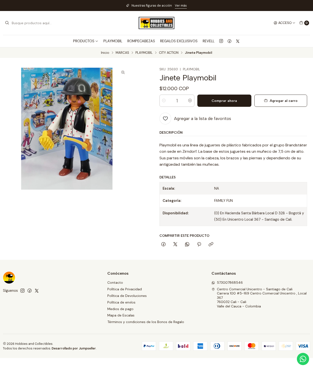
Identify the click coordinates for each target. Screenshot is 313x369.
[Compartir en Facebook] (163, 244)
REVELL (208, 41)
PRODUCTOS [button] (83, 41)
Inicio (105, 52)
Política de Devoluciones (127, 295)
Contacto (115, 282)
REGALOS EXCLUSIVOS (179, 41)
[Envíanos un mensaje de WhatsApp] (303, 359)
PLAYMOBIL (112, 41)
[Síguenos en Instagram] (221, 41)
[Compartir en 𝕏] (175, 244)
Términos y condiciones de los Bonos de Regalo (145, 322)
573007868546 (230, 282)
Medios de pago (120, 309)
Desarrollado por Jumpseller (74, 348)
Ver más (181, 5)
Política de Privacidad (124, 289)
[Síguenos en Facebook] (229, 41)
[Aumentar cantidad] (190, 101)
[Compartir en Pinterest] (199, 244)
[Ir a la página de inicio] (156, 23)
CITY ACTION (169, 52)
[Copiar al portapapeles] (211, 244)
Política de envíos (121, 302)
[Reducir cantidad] (164, 101)
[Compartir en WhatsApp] (187, 244)
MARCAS (122, 52)
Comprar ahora (224, 100)
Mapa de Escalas (120, 315)
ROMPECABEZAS (141, 41)
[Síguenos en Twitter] (237, 41)
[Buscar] (7, 23)
